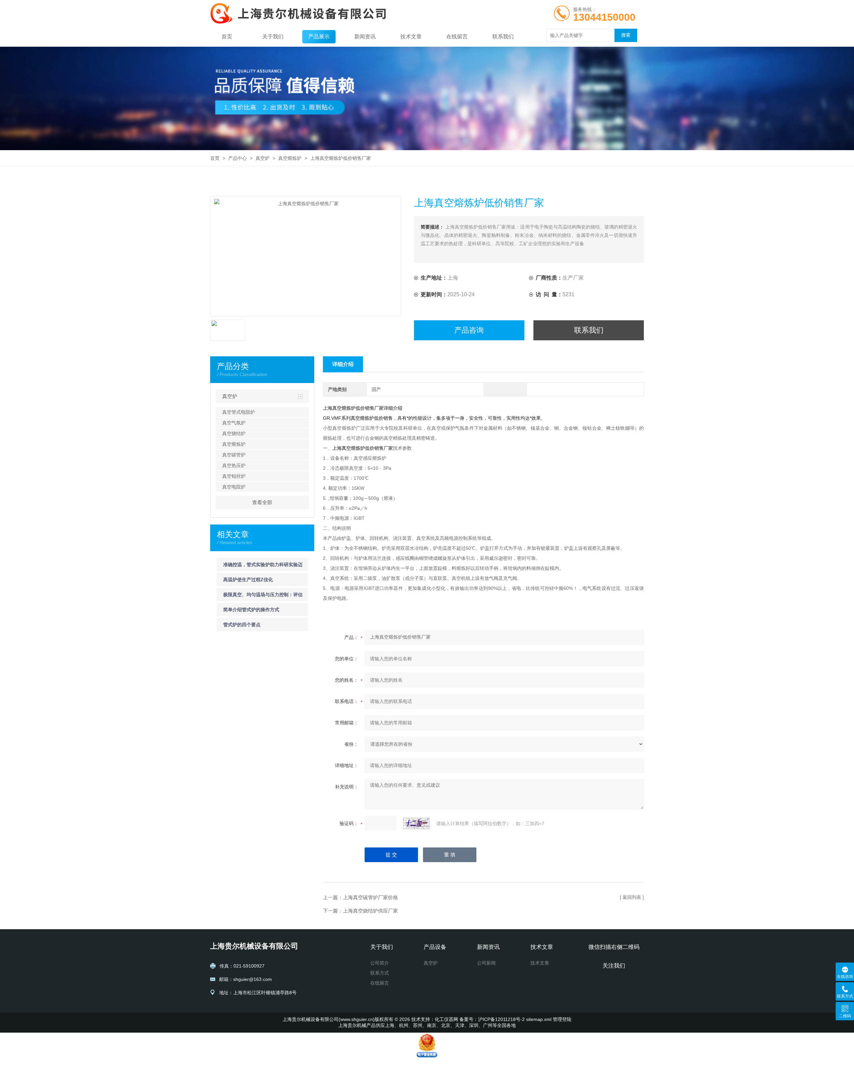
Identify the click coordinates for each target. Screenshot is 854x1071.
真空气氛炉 (234, 422)
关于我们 (273, 36)
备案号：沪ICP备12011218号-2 (492, 1019)
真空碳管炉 (234, 454)
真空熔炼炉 (290, 158)
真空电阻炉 (234, 486)
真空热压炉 (234, 465)
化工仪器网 (446, 1019)
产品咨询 (469, 330)
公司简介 (379, 963)
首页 (227, 36)
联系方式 (379, 973)
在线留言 (457, 36)
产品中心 (237, 158)
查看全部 (262, 502)
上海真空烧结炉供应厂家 (370, 911)
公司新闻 (486, 963)
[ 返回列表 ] (632, 897)
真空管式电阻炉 (238, 412)
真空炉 (263, 158)
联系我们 (503, 36)
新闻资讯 (365, 36)
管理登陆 (562, 1019)
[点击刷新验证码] (416, 823)
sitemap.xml (538, 1019)
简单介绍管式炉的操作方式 (251, 609)
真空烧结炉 (234, 433)
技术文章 (411, 36)
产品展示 (319, 36)
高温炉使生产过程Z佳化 (248, 579)
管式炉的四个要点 (242, 624)
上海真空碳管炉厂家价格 (370, 897)
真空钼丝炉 (234, 476)
